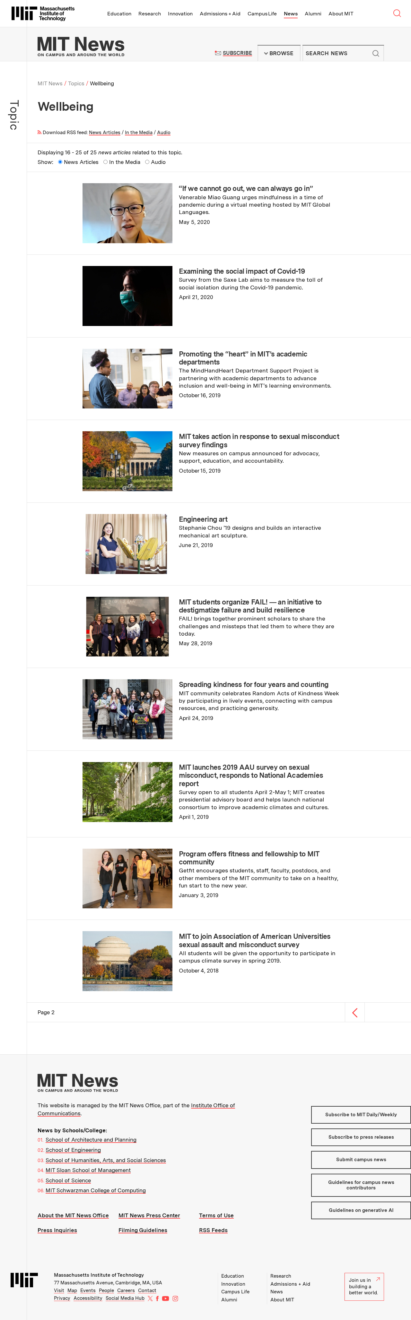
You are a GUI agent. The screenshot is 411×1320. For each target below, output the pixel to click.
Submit (375, 53)
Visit (59, 1290)
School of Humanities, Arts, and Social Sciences (106, 1160)
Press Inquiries (57, 1230)
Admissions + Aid (220, 14)
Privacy (62, 1298)
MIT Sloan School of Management (88, 1170)
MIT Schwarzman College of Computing (96, 1190)
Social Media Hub (125, 1298)
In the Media (139, 132)
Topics (76, 83)
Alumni (313, 14)
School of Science (68, 1180)
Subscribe (237, 53)
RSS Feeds (213, 1230)
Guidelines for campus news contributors (361, 1185)
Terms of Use (216, 1215)
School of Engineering (73, 1150)
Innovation (180, 14)
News (291, 14)
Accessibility (88, 1298)
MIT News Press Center (149, 1215)
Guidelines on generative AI (361, 1210)
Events (88, 1290)
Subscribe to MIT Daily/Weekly (361, 1115)
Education (119, 14)
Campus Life (262, 14)
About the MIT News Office (73, 1215)
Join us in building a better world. (363, 1286)
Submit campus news (361, 1159)
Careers (126, 1290)
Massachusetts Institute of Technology (99, 1275)
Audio (164, 132)
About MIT (340, 14)
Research (149, 14)
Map (72, 1290)
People (106, 1290)
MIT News (50, 83)
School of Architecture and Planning (91, 1139)
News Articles (104, 132)
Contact (147, 1290)
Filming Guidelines (142, 1230)
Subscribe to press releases (361, 1137)
